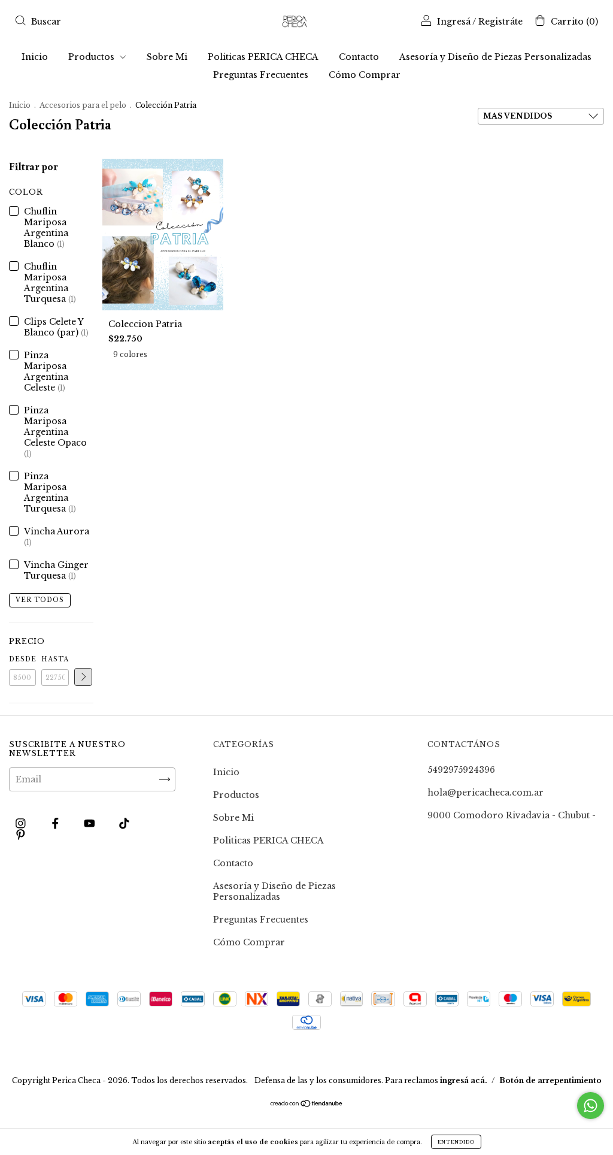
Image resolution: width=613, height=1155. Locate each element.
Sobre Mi (167, 57)
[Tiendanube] (306, 1104)
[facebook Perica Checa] (56, 823)
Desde (22, 659)
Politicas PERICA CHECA (263, 57)
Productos (92, 57)
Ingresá (454, 21)
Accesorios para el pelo (83, 105)
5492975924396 (461, 769)
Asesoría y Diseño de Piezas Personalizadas (495, 57)
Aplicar (83, 677)
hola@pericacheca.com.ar (485, 792)
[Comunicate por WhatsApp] (590, 1105)
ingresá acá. (463, 1080)
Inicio (35, 57)
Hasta (54, 659)
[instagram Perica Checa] (22, 823)
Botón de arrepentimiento (550, 1080)
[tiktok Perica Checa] (124, 823)
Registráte (500, 21)
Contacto (359, 57)
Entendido (456, 1142)
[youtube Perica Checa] (91, 823)
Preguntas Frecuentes (260, 74)
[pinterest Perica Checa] (20, 834)
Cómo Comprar (364, 74)
